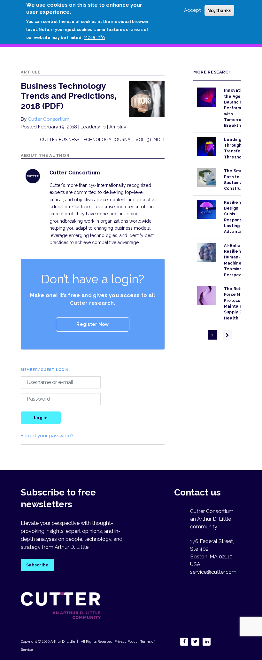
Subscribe (37, 565)
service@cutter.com (213, 572)
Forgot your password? (47, 436)
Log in (41, 417)
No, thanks (219, 10)
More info (94, 37)
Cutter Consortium (48, 119)
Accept (192, 10)
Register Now (92, 324)
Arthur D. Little (62, 642)
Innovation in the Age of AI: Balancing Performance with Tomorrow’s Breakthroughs (240, 108)
